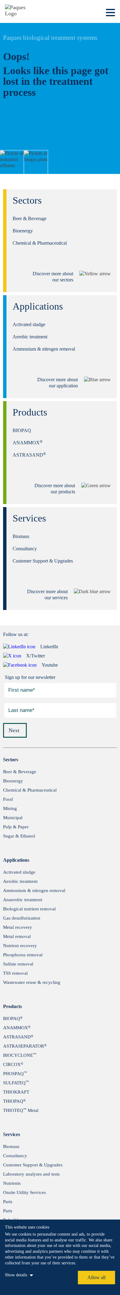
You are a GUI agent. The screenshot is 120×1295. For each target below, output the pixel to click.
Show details (16, 1275)
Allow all (96, 1277)
